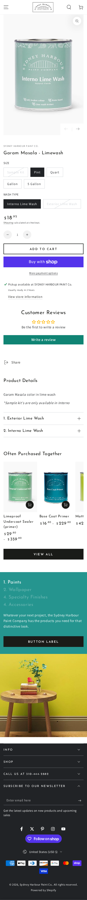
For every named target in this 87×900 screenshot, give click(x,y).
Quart (56, 173)
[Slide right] (78, 129)
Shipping (8, 222)
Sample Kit (16, 173)
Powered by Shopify (43, 890)
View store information (25, 297)
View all (43, 554)
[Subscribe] (81, 800)
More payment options (43, 273)
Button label (43, 641)
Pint (39, 173)
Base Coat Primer (54, 516)
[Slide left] (66, 129)
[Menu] (6, 7)
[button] (69, 7)
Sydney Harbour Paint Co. (21, 146)
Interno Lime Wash (22, 205)
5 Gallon (36, 185)
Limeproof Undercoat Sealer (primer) (18, 522)
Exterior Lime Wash (62, 205)
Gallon (14, 185)
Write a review (43, 339)
